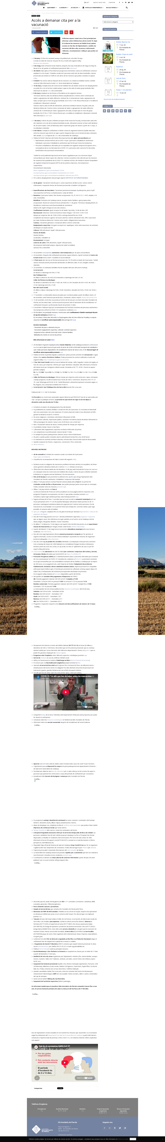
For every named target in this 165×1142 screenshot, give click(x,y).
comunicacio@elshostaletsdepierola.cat (85, 1135)
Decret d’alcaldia (44, 949)
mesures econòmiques (72, 589)
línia (79, 663)
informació (73, 68)
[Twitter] (128, 2)
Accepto (132, 1139)
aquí (43, 135)
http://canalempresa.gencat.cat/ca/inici (56, 360)
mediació (43, 658)
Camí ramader (71, 850)
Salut (38, 15)
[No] (163, 1139)
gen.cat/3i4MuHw (42, 457)
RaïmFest (119, 67)
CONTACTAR (112, 2)
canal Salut (48, 116)
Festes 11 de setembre (124, 90)
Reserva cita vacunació (41, 63)
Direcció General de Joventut (79, 660)
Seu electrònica (111, 7)
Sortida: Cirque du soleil (124, 54)
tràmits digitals (61, 653)
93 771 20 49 (62, 1111)
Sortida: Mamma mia (123, 42)
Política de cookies (123, 1139)
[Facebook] (119, 2)
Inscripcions (47, 253)
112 (42, 1111)
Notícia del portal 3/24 (89, 297)
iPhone (84, 848)
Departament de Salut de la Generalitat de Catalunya (65, 1035)
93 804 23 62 (123, 1113)
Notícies (34, 15)
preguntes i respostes (87, 517)
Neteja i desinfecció (40, 830)
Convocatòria (38, 551)
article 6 (78, 559)
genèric (87, 650)
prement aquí (61, 487)
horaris (67, 467)
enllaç (35, 78)
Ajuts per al (40, 512)
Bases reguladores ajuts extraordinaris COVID (49, 170)
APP (67, 901)
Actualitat (74, 7)
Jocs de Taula (120, 78)
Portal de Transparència (93, 7)
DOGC (43, 392)
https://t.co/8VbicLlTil (74, 554)
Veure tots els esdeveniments (114, 99)
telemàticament (43, 946)
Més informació (46, 532)
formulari (57, 574)
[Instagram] (125, 2)
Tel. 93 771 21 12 (63, 1131)
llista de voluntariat (57, 771)
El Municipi (63, 7)
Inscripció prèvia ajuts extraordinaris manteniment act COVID (54, 173)
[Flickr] (122, 2)
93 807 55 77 (103, 1113)
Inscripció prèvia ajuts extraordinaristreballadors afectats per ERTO (56, 175)
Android (93, 848)
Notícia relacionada (78, 527)
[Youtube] (132, 2)
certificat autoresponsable (72, 825)
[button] (126, 7)
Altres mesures (39, 444)
